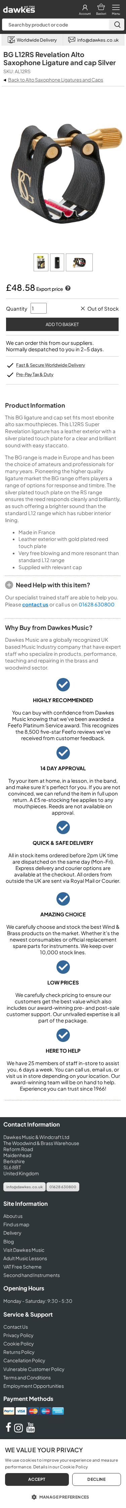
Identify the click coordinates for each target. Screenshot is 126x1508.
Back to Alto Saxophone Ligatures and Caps (55, 80)
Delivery (12, 1233)
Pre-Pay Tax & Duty (34, 374)
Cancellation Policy (24, 1360)
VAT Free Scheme (22, 1267)
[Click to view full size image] (41, 269)
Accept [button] (36, 1479)
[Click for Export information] (67, 289)
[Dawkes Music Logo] (18, 7)
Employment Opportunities (33, 1386)
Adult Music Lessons (25, 1258)
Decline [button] (96, 1479)
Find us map (16, 1224)
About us (13, 1216)
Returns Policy (19, 1352)
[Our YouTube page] (31, 1430)
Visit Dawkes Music (23, 1250)
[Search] (116, 24)
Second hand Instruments (31, 1275)
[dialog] (63, 1473)
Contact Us (15, 1327)
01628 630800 (97, 604)
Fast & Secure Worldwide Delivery (50, 365)
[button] (63, 1496)
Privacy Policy (18, 1335)
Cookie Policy (18, 1343)
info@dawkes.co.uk (24, 1187)
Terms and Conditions (27, 1377)
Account (85, 13)
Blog (8, 1241)
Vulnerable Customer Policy (34, 1369)
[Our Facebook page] (8, 1430)
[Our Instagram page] (19, 1430)
